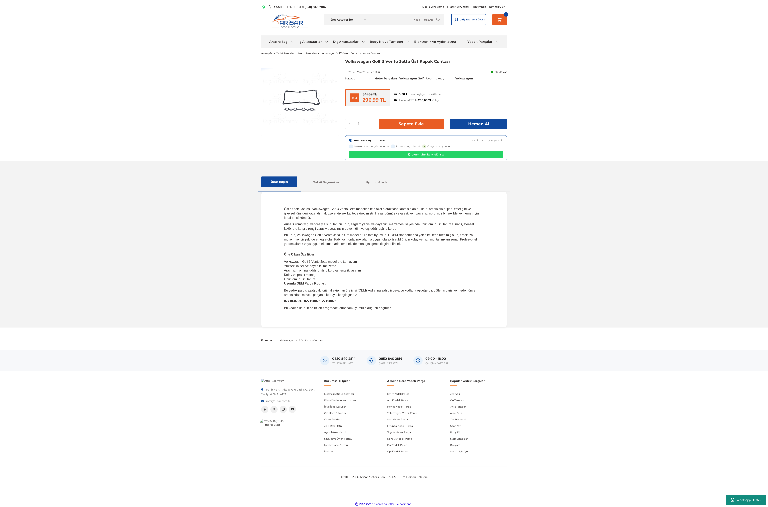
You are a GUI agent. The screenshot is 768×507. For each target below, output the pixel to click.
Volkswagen (464, 78)
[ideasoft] (363, 504)
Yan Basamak (458, 419)
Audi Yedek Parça (397, 400)
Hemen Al (478, 123)
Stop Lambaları (459, 438)
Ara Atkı (455, 393)
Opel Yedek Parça (397, 451)
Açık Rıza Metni (333, 425)
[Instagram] (283, 409)
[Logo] (272, 380)
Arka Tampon (458, 406)
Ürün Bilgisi (279, 182)
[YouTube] (292, 409)
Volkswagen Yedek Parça (402, 413)
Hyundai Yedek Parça (400, 425)
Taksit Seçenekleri (326, 182)
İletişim (328, 451)
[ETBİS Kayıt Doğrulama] (272, 431)
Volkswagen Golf (411, 78)
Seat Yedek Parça (397, 419)
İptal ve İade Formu (336, 445)
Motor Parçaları (385, 78)
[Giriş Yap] (456, 19)
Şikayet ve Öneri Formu (338, 438)
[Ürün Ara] (438, 19)
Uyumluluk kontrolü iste (427, 154)
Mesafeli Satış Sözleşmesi (339, 393)
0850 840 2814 (390, 359)
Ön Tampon (457, 400)
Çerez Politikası (333, 419)
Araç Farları (457, 413)
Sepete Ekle (411, 123)
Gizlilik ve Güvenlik (335, 413)
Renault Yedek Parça (399, 438)
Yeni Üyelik (478, 19)
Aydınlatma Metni (335, 432)
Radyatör (455, 445)
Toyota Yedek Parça (399, 432)
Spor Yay (455, 425)
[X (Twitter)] (274, 409)
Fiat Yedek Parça (397, 445)
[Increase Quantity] (368, 124)
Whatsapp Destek (748, 500)
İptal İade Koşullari (335, 406)
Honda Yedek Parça (399, 406)
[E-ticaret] (383, 504)
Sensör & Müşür (459, 451)
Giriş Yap (465, 19)
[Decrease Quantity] (349, 124)
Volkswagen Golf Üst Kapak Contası (301, 340)
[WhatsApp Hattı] (263, 7)
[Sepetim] (499, 19)
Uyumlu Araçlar (377, 182)
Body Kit (455, 432)
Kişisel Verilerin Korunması (340, 400)
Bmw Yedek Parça (398, 393)
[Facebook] (264, 409)
